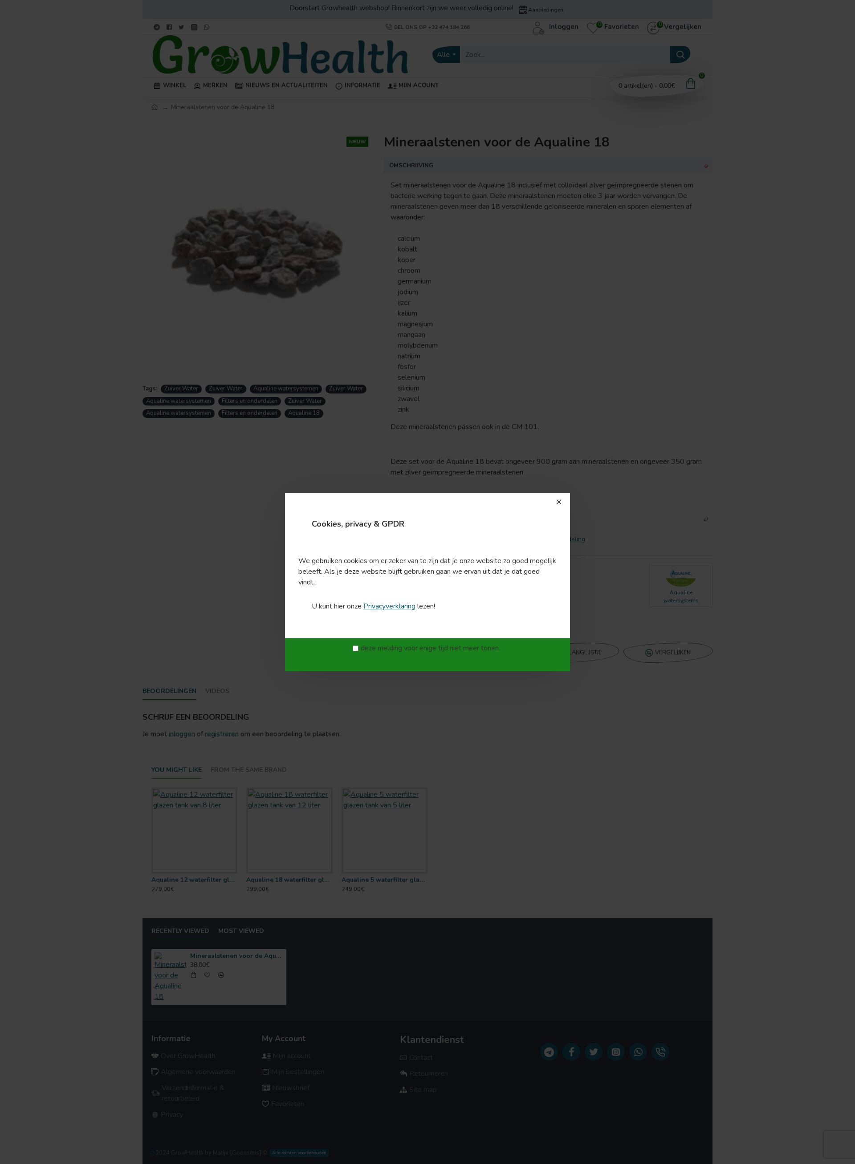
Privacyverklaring (389, 606)
